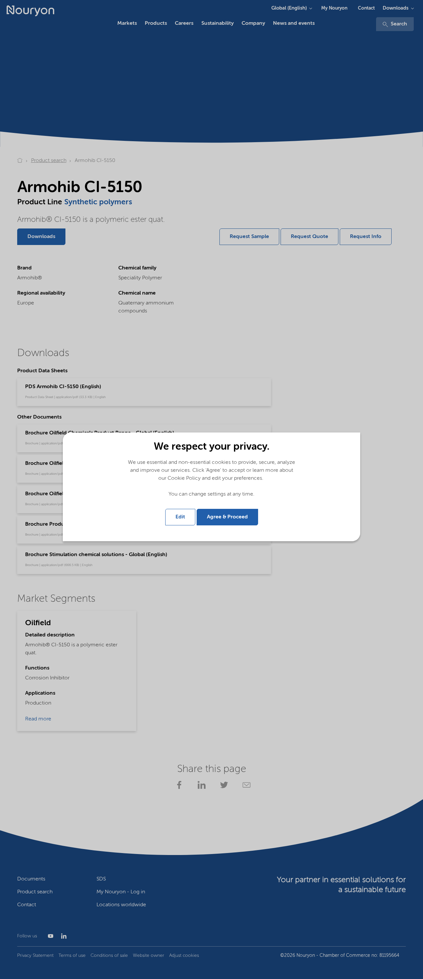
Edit (180, 517)
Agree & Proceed (227, 517)
